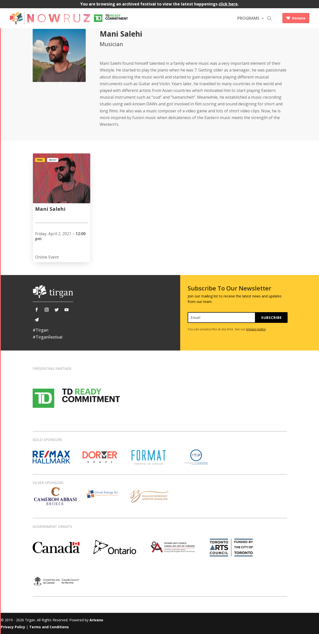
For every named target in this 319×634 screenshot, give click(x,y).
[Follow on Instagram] (47, 310)
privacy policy (256, 329)
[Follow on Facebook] (37, 310)
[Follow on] (37, 320)
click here (228, 4)
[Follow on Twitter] (57, 310)
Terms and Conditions (49, 627)
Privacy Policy (13, 627)
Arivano (96, 620)
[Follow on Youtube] (67, 310)
